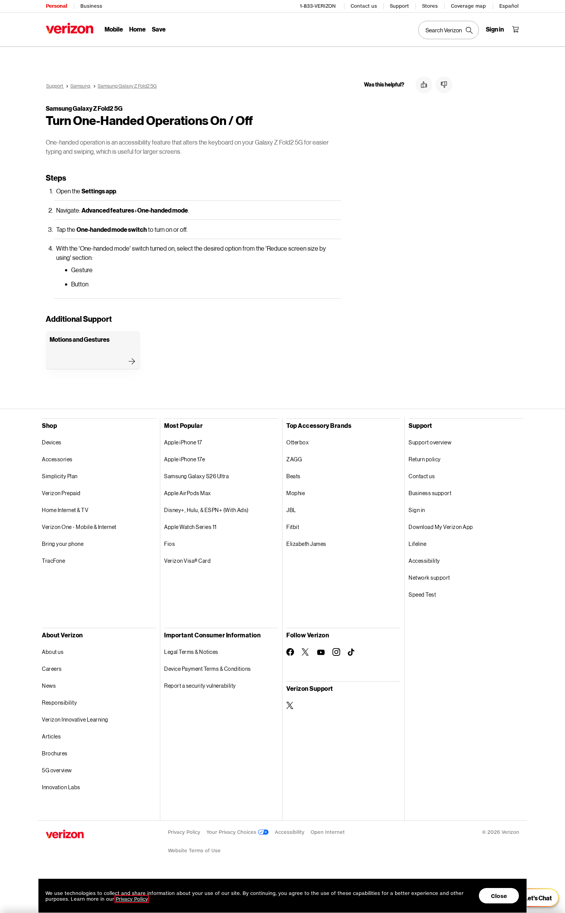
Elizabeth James (306, 543)
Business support (430, 493)
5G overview (57, 770)
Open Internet (328, 832)
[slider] (533, 897)
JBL (291, 510)
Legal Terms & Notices (191, 652)
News (49, 685)
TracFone (53, 560)
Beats (293, 476)
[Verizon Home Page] (69, 28)
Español (508, 6)
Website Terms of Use (194, 850)
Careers (52, 668)
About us (52, 652)
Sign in (417, 510)
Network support (429, 577)
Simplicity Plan (60, 476)
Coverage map (468, 6)
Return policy (425, 459)
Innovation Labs (61, 787)
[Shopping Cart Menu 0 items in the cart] (515, 29)
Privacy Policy (184, 832)
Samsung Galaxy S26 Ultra (196, 476)
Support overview (430, 442)
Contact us (364, 6)
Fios (169, 543)
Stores (430, 6)
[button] (423, 84)
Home (137, 29)
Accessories (57, 459)
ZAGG (294, 459)
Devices (51, 442)
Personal (56, 6)
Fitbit (292, 527)
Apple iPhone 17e (184, 459)
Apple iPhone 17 (183, 442)
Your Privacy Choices (232, 832)
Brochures (55, 753)
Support (399, 6)
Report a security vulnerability (200, 685)
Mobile (114, 29)
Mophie (295, 493)
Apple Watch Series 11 (190, 527)
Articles (51, 736)
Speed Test (422, 594)
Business (91, 6)
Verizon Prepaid (61, 493)
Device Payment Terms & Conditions (207, 668)
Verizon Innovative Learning (75, 719)
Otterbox (297, 442)
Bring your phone (62, 543)
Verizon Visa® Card (187, 560)
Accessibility (424, 560)
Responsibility (59, 702)
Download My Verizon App (441, 527)
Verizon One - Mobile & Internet (79, 527)
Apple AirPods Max (187, 493)
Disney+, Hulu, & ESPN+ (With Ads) (206, 510)
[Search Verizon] (448, 30)
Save (159, 29)
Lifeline (417, 543)
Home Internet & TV (65, 510)
